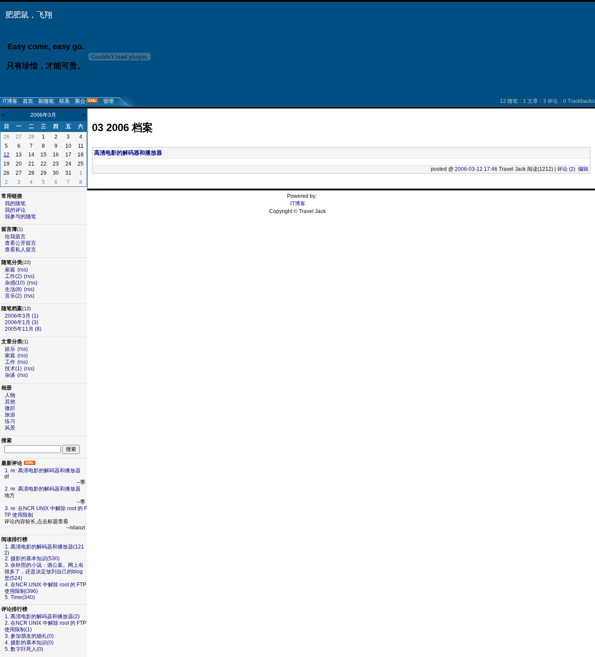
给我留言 (15, 236)
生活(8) (13, 289)
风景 (10, 427)
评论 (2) (566, 169)
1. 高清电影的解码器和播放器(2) (42, 616)
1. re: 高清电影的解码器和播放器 (43, 470)
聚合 (80, 101)
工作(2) (13, 276)
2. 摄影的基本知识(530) (32, 558)
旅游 (10, 414)
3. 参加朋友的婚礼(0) (29, 636)
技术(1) (13, 368)
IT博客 (10, 101)
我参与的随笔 (20, 216)
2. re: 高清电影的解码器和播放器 (43, 488)
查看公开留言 (20, 243)
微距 (10, 408)
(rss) (22, 269)
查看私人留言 (20, 249)
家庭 (10, 269)
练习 (10, 421)
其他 (10, 401)
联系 (64, 101)
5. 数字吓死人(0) (24, 649)
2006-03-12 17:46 (476, 169)
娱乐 (10, 349)
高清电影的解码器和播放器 (128, 152)
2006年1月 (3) (21, 322)
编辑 (583, 169)
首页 (28, 101)
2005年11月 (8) (23, 329)
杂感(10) (15, 282)
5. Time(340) (20, 597)
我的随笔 (15, 203)
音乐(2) (13, 295)
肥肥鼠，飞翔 (28, 14)
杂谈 (10, 375)
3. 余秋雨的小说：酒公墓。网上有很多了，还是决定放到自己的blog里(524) (44, 571)
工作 (10, 362)
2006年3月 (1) (21, 315)
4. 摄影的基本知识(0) (29, 642)
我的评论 (15, 210)
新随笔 (46, 101)
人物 (10, 395)
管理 (108, 101)
